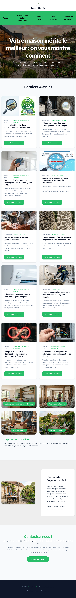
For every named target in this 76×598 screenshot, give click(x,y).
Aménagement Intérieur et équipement (22, 18)
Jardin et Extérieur (53, 18)
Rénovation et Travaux (68, 18)
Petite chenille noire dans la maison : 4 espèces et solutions (17, 126)
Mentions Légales (32, 591)
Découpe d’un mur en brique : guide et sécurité (16, 238)
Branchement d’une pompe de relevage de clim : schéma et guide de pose (56, 353)
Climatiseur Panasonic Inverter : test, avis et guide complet (17, 295)
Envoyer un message (38, 559)
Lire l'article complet (14, 143)
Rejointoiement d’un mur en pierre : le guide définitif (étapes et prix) (56, 238)
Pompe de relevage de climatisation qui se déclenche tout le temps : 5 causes (17, 353)
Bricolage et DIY (40, 18)
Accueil (6, 18)
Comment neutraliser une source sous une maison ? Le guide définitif (56, 294)
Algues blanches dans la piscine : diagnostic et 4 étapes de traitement (55, 180)
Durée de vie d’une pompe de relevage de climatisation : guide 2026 (18, 182)
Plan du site (45, 591)
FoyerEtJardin (38, 8)
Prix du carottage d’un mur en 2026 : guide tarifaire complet (55, 124)
